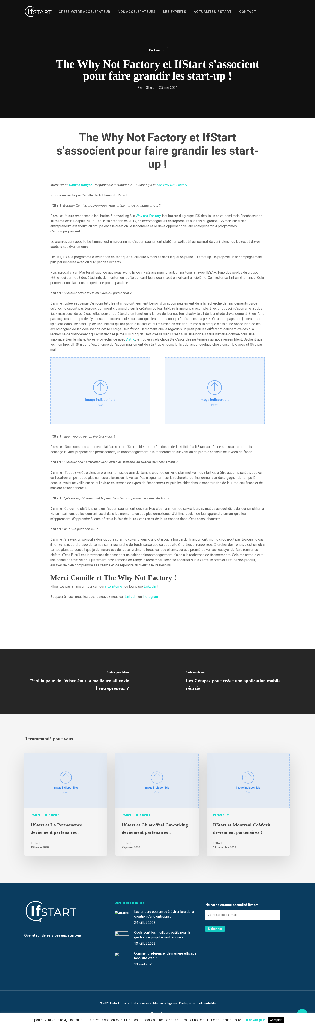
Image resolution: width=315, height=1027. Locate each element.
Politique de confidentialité (197, 1003)
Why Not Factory (175, 185)
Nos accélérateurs (137, 11)
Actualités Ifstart (212, 11)
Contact (247, 11)
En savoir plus (255, 1020)
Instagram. (151, 597)
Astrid (130, 339)
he (160, 185)
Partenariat (157, 50)
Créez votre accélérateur (84, 11)
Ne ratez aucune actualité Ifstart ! (233, 905)
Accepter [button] (275, 1020)
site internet (114, 586)
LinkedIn (131, 597)
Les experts (174, 11)
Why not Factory (148, 216)
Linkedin (150, 586)
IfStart (148, 88)
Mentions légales (165, 1003)
